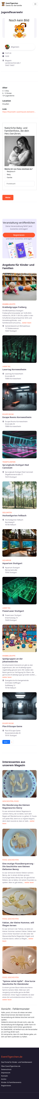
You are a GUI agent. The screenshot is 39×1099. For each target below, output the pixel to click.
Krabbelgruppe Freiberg (14, 307)
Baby (9, 174)
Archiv (3, 1079)
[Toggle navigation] (35, 4)
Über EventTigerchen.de (10, 1066)
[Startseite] (3, 4)
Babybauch (11, 171)
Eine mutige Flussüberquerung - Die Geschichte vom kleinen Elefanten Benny (18, 866)
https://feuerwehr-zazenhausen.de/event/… (19, 112)
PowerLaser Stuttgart (13, 611)
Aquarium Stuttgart (12, 563)
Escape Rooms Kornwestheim (17, 417)
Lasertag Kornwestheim (14, 369)
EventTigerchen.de (11, 1056)
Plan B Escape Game (12, 726)
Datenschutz (6, 1069)
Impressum (5, 1073)
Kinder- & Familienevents (11, 1082)
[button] (19, 28)
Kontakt (4, 1076)
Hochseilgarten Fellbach (14, 515)
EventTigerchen (12, 3)
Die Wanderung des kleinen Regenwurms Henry (16, 806)
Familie (9, 177)
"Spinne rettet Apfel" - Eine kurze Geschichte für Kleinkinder (18, 982)
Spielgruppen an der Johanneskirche (12, 660)
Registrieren (18, 235)
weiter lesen (26, 323)
